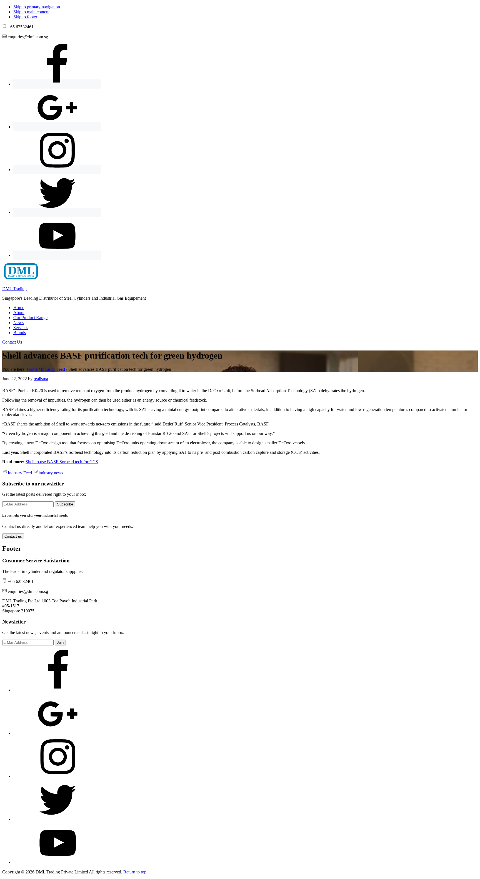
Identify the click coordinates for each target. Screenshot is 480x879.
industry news (51, 472)
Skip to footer (25, 16)
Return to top (134, 872)
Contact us (13, 536)
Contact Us (12, 342)
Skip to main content (31, 11)
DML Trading (14, 288)
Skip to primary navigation (36, 6)
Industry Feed (20, 472)
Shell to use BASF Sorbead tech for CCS (62, 461)
